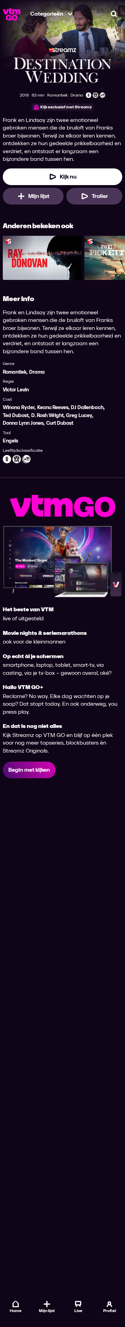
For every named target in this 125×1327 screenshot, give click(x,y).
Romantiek (14, 372)
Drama (37, 372)
